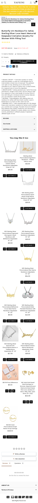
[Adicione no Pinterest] (14, 66)
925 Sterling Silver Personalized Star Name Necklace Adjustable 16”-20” (28, 271)
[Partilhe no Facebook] (7, 66)
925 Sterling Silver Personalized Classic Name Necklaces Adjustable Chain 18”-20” (28, 347)
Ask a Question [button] (20, 459)
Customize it (12, 175)
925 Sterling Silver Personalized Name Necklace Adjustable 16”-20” (28, 234)
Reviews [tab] (5, 463)
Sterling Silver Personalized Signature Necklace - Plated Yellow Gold (27, 158)
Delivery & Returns (23, 54)
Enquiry (6, 57)
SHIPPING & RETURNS (10, 129)
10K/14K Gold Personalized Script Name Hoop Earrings (10, 426)
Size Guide (6, 124)
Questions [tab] (17, 463)
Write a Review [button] (20, 454)
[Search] (4, 2)
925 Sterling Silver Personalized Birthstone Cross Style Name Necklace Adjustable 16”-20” (10, 308)
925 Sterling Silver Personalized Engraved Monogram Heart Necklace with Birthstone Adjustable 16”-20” (10, 236)
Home (3, 17)
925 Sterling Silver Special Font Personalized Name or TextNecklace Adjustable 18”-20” (10, 347)
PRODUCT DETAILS (9, 74)
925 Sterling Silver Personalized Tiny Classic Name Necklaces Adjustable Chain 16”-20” (10, 163)
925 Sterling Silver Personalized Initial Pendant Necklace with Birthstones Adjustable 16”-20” (27, 308)
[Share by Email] (17, 66)
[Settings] (31, 2)
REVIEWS (6, 118)
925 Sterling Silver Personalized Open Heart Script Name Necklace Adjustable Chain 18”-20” (28, 196)
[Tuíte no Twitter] (10, 66)
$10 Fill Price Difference (10, 382)
